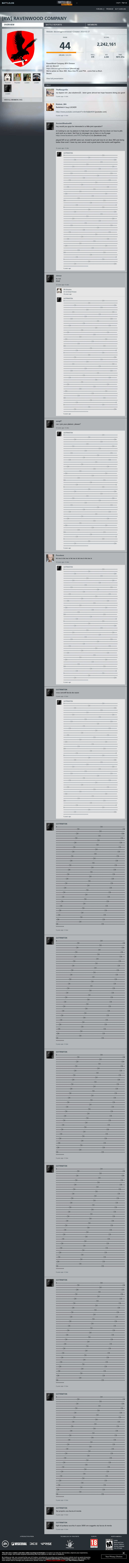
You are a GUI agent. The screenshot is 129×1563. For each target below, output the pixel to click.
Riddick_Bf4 (61, 104)
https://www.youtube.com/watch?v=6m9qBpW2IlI (75, 112)
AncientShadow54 (64, 123)
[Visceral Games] (19, 1544)
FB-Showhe (67, 289)
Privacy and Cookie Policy (55, 1560)
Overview (9, 24)
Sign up (124, 3)
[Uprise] (46, 1544)
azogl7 (59, 421)
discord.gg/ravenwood (62, 32)
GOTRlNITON (68, 153)
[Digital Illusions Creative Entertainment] (34, 1544)
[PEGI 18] (94, 1543)
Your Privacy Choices (113, 1557)
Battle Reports (54, 24)
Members (92, 24)
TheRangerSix (62, 90)
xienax (59, 276)
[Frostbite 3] (70, 1544)
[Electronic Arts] (5, 1544)
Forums (99, 9)
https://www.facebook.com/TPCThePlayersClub (74, 135)
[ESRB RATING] (109, 1544)
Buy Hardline (120, 9)
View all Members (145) (13, 100)
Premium (109, 9)
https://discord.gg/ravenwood (57, 68)
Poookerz (60, 555)
